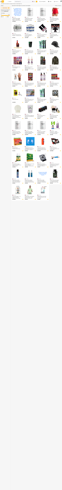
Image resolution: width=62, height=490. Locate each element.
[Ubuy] (2, 1)
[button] (42, 1)
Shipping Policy (6, 11)
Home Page (2, 3)
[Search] (36, 1)
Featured (59, 5)
